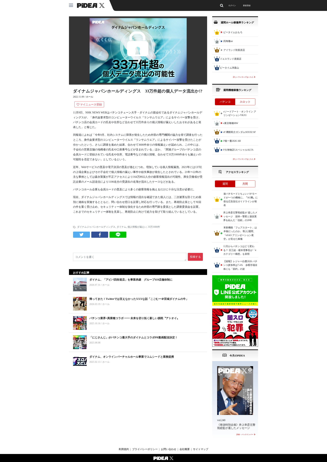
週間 (225, 183)
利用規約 (124, 449)
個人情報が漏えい (137, 227)
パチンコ (225, 101)
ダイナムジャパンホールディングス (96, 227)
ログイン (232, 5)
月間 (245, 183)
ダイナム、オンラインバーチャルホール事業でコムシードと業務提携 (131, 356)
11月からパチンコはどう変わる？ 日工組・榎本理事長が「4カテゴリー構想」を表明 (239, 250)
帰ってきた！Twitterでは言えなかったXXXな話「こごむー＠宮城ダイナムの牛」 (139, 298)
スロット (245, 101)
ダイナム (121, 227)
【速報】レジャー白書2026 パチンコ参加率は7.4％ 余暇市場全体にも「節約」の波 (240, 265)
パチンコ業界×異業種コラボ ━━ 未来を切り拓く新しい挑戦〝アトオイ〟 (134, 318)
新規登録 (247, 5)
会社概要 (185, 449)
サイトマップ (200, 449)
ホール (89, 97)
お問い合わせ (168, 449)
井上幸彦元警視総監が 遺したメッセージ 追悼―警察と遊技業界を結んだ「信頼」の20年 (240, 216)
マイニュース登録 (91, 104)
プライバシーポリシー (145, 449)
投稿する (195, 256)
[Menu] (73, 5)
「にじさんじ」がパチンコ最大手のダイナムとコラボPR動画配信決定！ (133, 337)
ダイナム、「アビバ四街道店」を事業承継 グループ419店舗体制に (131, 279)
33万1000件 (154, 227)
